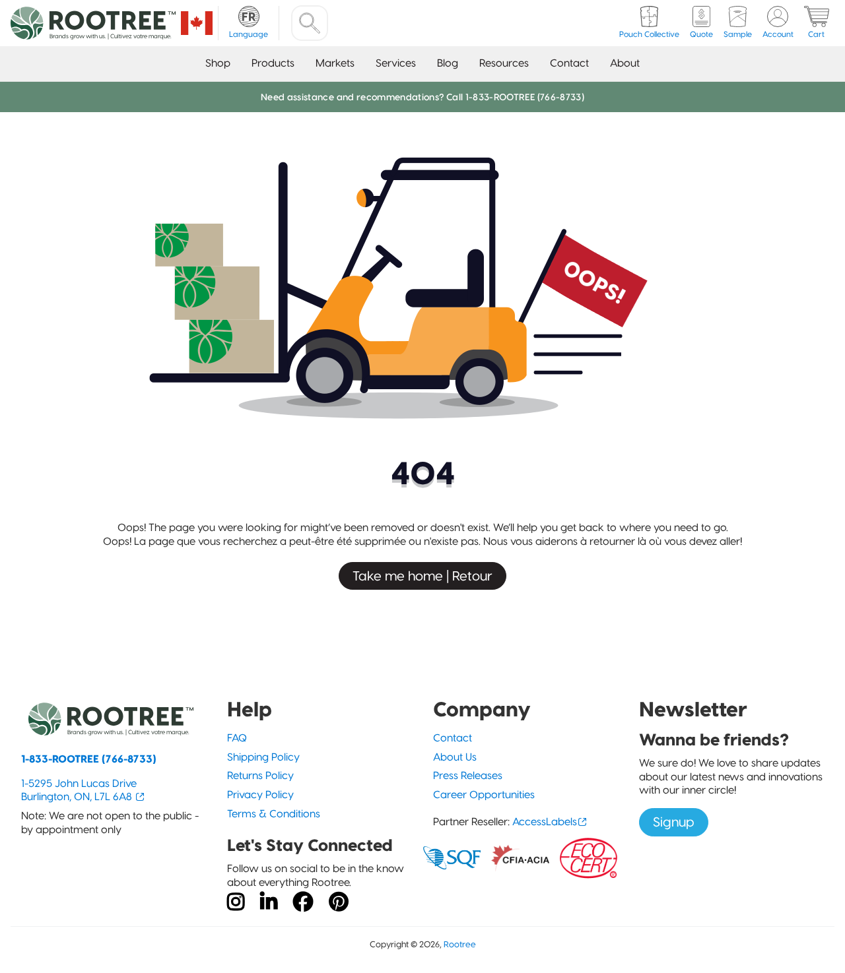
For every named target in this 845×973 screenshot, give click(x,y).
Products (273, 63)
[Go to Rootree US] (197, 23)
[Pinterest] (338, 902)
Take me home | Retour (422, 576)
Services (396, 63)
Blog (447, 63)
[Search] (309, 23)
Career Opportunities (484, 794)
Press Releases (467, 775)
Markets (335, 63)
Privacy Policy (260, 794)
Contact (569, 63)
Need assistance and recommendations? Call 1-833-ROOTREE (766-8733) (422, 97)
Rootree (460, 944)
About (625, 63)
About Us (455, 757)
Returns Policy (260, 775)
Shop (217, 63)
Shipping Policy (263, 757)
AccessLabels (544, 821)
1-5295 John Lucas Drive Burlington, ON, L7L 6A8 (79, 790)
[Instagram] (236, 902)
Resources (504, 63)
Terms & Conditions (273, 813)
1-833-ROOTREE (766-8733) (88, 759)
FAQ (237, 738)
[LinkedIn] (269, 902)
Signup (673, 822)
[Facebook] (303, 902)
